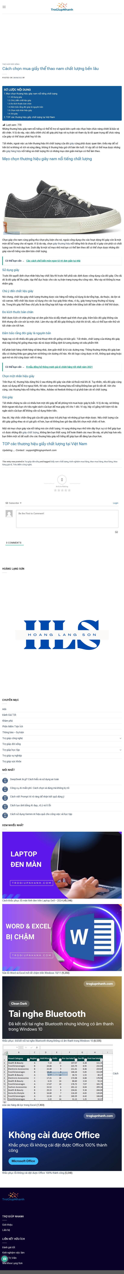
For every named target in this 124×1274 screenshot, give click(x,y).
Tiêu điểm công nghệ (22, 464)
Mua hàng (108, 461)
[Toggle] (120, 738)
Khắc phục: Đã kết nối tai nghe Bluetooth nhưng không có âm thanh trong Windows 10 (47, 1040)
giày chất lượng (31, 432)
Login (115, 503)
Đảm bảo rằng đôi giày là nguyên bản (27, 107)
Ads (4, 709)
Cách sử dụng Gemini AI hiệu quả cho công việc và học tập (41, 814)
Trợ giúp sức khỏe (11, 761)
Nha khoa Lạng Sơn (12, 1263)
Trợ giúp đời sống (11, 64)
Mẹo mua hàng (96, 461)
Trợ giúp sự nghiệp (12, 755)
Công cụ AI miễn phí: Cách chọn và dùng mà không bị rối (39, 788)
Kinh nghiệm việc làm (13, 1252)
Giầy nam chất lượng (60, 461)
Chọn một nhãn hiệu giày (21, 110)
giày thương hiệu (61, 243)
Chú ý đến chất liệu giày (21, 100)
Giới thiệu (7, 1224)
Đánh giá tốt (8, 1247)
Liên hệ (6, 1230)
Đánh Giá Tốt (9, 714)
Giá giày (14, 114)
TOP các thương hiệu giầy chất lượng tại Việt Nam (30, 117)
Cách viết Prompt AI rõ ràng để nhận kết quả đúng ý (37, 796)
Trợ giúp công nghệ (12, 738)
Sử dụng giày (16, 97)
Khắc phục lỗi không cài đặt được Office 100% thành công (33, 1172)
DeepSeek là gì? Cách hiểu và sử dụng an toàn (34, 779)
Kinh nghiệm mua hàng (79, 461)
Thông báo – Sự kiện (13, 732)
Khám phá (7, 720)
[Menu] (4, 7)
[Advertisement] (62, 36)
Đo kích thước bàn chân (21, 104)
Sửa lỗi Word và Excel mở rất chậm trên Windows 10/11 (31, 972)
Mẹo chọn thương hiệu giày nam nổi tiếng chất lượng (31, 93)
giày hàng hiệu (13, 151)
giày (72, 143)
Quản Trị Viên (9, 1258)
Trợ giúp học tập (11, 749)
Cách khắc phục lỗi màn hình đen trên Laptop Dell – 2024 (32, 900)
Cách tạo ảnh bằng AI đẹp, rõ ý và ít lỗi (30, 805)
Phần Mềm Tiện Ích (12, 726)
